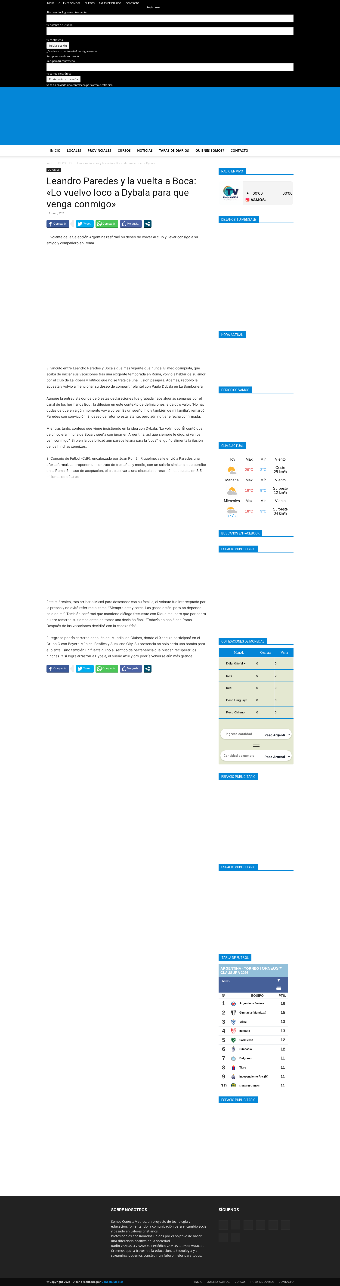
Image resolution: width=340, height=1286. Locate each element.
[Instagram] (244, 3)
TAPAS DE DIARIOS (110, 3)
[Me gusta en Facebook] (131, 223)
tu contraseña (54, 40)
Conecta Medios (112, 1282)
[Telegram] (259, 3)
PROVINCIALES (99, 150)
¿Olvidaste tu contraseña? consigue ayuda (71, 51)
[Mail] (251, 3)
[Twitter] (282, 3)
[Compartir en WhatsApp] (107, 223)
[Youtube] (290, 3)
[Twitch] (274, 3)
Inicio (49, 163)
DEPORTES (65, 163)
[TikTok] (267, 3)
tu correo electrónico (58, 73)
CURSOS (90, 3)
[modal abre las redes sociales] (147, 223)
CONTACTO (132, 3)
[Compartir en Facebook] (57, 223)
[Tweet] (85, 223)
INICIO (50, 3)
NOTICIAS (145, 150)
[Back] (148, 2)
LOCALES (74, 150)
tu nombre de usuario (59, 25)
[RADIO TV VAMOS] (170, 116)
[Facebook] (236, 3)
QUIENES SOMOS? (69, 3)
